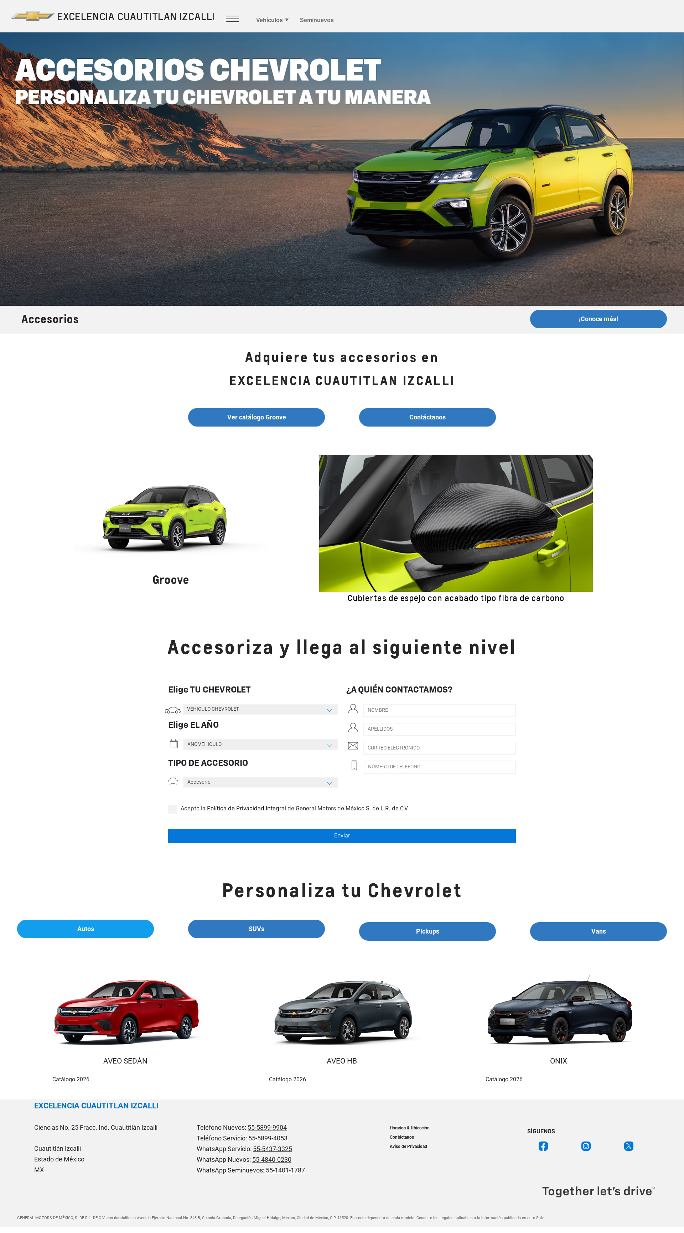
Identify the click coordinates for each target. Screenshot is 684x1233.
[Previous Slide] (311, 529)
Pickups (427, 931)
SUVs (256, 928)
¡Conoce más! (598, 319)
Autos (85, 928)
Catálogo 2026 (70, 1079)
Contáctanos (427, 417)
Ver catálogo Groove (256, 417)
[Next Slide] (601, 529)
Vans (598, 931)
